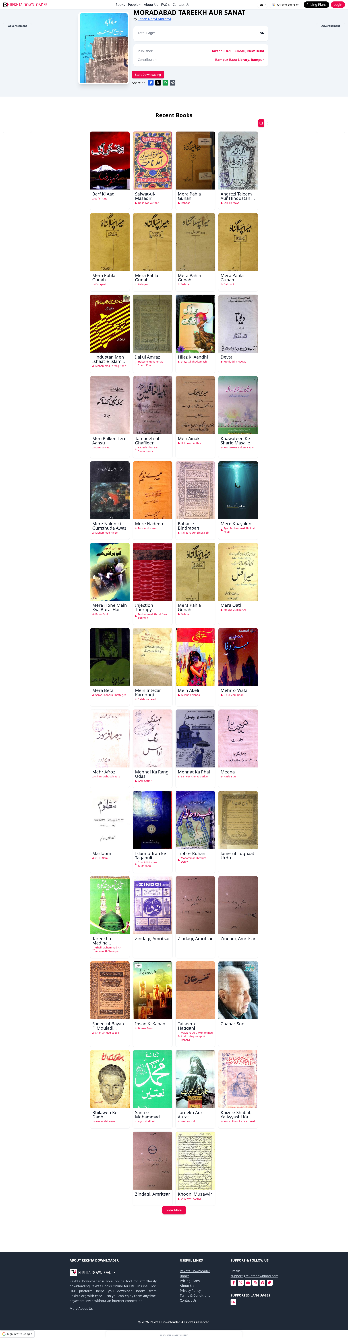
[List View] (269, 123)
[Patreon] (269, 1282)
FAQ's (165, 4)
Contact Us (181, 4)
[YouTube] (248, 1282)
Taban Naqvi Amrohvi (154, 19)
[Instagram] (255, 1282)
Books (120, 4)
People (133, 4)
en (233, 1302)
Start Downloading (148, 75)
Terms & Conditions (195, 1295)
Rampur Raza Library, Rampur (239, 59)
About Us (151, 4)
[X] (240, 1282)
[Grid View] (261, 123)
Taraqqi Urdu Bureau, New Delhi (238, 51)
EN (261, 4)
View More (174, 1210)
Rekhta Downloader (195, 1271)
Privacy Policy (190, 1290)
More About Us (81, 1308)
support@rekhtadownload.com (254, 1276)
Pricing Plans (190, 1281)
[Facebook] (234, 1282)
